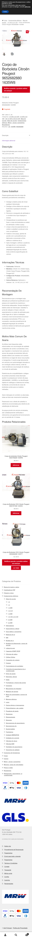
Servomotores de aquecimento (15, 723)
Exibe (7, 680)
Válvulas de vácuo (11, 741)
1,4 (9, 605)
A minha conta (5, 935)
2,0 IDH (10, 620)
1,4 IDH (10, 608)
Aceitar (5, 11)
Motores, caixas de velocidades (13, 765)
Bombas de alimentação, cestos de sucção (16, 644)
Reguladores (6, 125)
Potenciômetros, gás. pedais (14, 708)
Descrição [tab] (5, 135)
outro (7, 702)
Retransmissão (10, 717)
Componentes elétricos (14, 20)
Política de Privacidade (20, 928)
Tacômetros (9, 732)
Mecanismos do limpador (13, 689)
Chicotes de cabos (11, 654)
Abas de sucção (12, 121)
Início (5, 20)
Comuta (8, 663)
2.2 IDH (10, 623)
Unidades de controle (12, 738)
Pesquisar (16, 935)
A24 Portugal (7, 928)
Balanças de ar (10, 634)
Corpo (6, 756)
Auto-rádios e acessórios (13, 631)
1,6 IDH (10, 614)
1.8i (9, 126)
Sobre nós (7, 846)
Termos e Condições (10, 863)
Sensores (9, 720)
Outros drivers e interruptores (15, 705)
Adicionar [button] (16, 465)
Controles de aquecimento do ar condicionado (16, 670)
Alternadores (10, 626)
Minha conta (8, 873)
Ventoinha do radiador (13, 750)
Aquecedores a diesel (12, 628)
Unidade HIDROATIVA (12, 735)
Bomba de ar (10, 640)
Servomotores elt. (11, 726)
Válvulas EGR (10, 744)
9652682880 (19, 126)
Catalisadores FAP (9, 590)
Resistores (9, 714)
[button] (27, 31)
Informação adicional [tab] (8, 141)
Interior (6, 759)
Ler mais (16, 568)
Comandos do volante (12, 660)
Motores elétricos (11, 699)
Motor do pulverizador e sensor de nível (16, 695)
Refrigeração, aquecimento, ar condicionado (13, 774)
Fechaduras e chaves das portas (16, 683)
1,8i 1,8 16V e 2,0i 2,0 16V (12, 119)
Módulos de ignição (12, 691)
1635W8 (13, 126)
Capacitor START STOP (13, 651)
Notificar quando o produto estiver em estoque (15, 89)
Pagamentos (8, 853)
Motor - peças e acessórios (16, 123)
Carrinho (7, 880)
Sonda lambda (10, 729)
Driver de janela (10, 674)
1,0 (9, 602)
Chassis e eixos (9, 593)
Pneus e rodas (8, 768)
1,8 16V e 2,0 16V (12, 22)
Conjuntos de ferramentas (12, 753)
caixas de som (10, 648)
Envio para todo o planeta (12, 856)
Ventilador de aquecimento (14, 747)
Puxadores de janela (12, 711)
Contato (6, 867)
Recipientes (7, 770)
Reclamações (8, 884)
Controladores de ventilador (14, 666)
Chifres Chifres (10, 657)
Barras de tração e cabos (11, 587)
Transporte (7, 870)
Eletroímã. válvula (11, 677)
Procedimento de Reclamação (13, 850)
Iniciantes (9, 686)
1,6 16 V (10, 611)
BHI (7, 637)
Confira (6, 877)
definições (27, 7)
